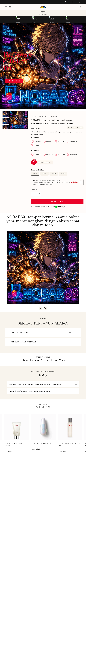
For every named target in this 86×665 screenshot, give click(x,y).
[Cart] (80, 7)
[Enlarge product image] (18, 120)
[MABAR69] (18, 19)
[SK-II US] (43, 7)
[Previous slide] (40, 308)
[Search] (10, 7)
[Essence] (68, 19)
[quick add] (80, 182)
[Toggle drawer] (6, 7)
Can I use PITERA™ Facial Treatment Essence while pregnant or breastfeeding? (35, 384)
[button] (32, 194)
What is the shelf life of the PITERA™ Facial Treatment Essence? (30, 391)
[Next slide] (45, 308)
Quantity (34, 189)
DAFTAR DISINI (43, 14)
